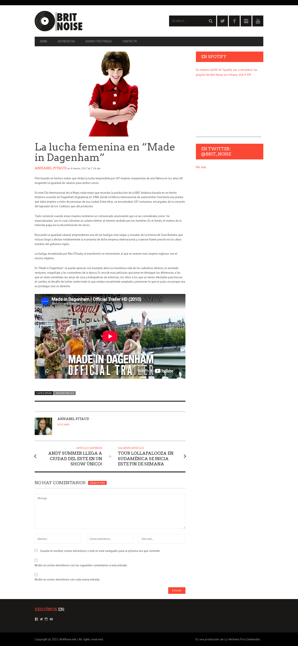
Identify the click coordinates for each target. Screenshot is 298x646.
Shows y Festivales (99, 41)
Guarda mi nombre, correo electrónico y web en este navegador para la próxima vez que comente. (100, 551)
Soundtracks (65, 393)
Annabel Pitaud (51, 168)
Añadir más (97, 482)
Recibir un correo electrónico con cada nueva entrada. (67, 579)
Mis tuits (201, 167)
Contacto (129, 41)
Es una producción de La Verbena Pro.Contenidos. (228, 639)
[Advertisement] (228, 109)
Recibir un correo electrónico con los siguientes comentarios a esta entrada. (81, 565)
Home (43, 41)
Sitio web (63, 424)
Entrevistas (66, 41)
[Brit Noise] (92, 21)
